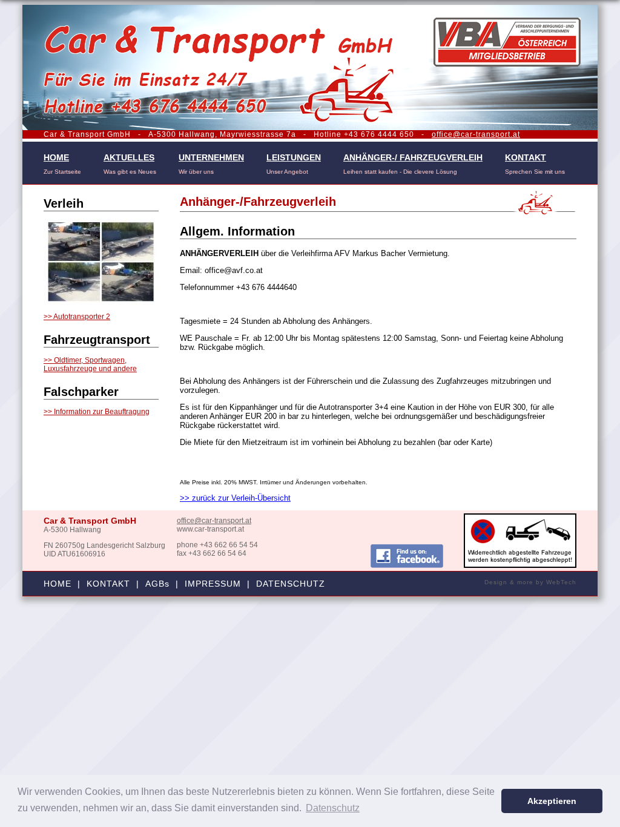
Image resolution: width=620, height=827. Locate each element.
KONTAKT (525, 157)
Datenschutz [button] (333, 808)
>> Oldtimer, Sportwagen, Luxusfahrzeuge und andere (90, 364)
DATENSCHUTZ (290, 583)
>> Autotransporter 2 (77, 316)
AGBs (157, 583)
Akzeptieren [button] (551, 801)
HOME (56, 157)
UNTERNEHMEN (211, 157)
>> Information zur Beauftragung (97, 411)
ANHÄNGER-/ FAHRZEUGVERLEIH (413, 157)
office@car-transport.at (476, 134)
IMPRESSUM (213, 583)
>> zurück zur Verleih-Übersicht (235, 497)
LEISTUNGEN (293, 157)
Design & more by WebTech (530, 582)
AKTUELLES (129, 157)
